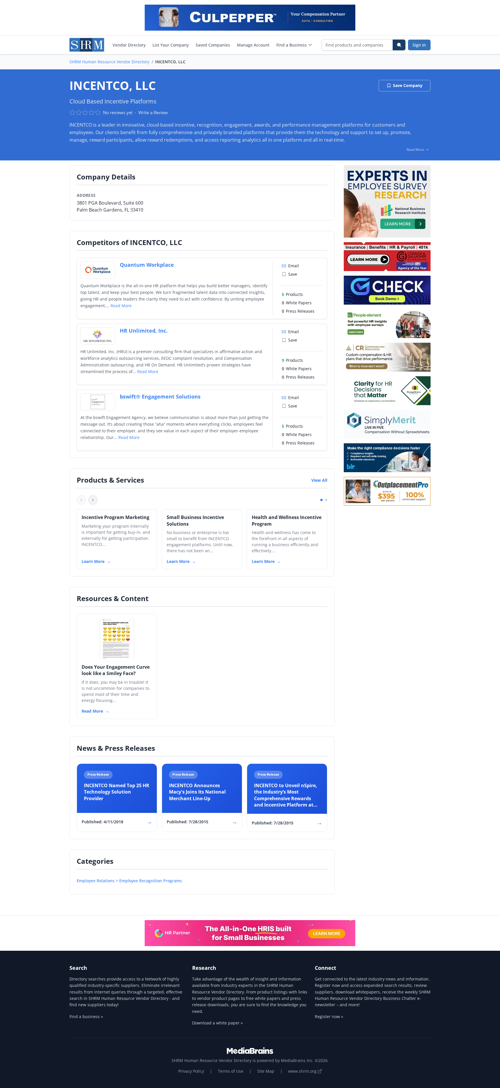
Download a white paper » (217, 1023)
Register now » (329, 1016)
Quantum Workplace (147, 264)
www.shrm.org (303, 1071)
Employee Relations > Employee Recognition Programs (129, 880)
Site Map (265, 1071)
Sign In (419, 45)
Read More (121, 305)
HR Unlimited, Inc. (144, 330)
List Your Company (170, 45)
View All (319, 480)
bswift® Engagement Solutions (160, 396)
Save (292, 274)
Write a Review (153, 112)
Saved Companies (213, 45)
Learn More (93, 561)
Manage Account (253, 45)
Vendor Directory (129, 45)
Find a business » (86, 1016)
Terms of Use (230, 1071)
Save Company (407, 85)
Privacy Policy (191, 1071)
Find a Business (291, 45)
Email (293, 265)
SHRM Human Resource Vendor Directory (109, 61)
